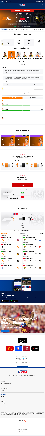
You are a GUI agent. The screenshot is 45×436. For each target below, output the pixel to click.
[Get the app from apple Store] (5, 301)
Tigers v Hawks (28, 265)
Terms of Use (17, 375)
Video (3, 7)
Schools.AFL (3, 403)
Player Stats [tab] (12, 29)
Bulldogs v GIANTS (7, 265)
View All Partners (21, 352)
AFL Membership (4, 406)
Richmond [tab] (34, 97)
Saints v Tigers (28, 258)
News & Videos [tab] (41, 29)
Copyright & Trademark (22, 429)
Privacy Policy (23, 375)
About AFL (3, 381)
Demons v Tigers (29, 251)
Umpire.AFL (3, 401)
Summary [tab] (5, 29)
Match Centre (16, 7)
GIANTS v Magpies (7, 258)
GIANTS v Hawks (6, 251)
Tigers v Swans (28, 244)
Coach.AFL (3, 399)
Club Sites (38, 1)
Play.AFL (2, 396)
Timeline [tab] (33, 29)
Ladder (30, 7)
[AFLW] (6, 1)
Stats (42, 7)
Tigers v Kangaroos (29, 237)
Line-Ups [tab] (26, 29)
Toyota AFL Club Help (5, 385)
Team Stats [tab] (19, 29)
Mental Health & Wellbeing (6, 383)
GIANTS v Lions (6, 237)
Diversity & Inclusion (4, 388)
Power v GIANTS (6, 244)
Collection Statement (31, 375)
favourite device (27, 26)
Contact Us (3, 390)
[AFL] (2, 1)
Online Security (22, 431)
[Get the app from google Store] (14, 301)
